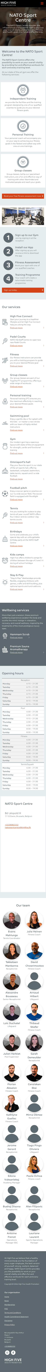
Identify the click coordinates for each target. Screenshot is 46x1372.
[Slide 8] (31, 223)
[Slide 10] (37, 223)
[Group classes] (5, 381)
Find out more (16, 328)
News (6, 1301)
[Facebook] (13, 1353)
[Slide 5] (21, 223)
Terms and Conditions (12, 1313)
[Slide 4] (18, 223)
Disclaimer (8, 1321)
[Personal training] (5, 401)
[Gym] (5, 446)
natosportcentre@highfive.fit (18, 828)
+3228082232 (11, 825)
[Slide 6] (24, 223)
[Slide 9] (34, 223)
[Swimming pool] (5, 423)
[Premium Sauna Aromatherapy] (5, 649)
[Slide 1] (8, 223)
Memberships (9, 1305)
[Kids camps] (5, 561)
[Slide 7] (28, 223)
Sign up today (10, 290)
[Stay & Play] (5, 582)
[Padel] (5, 341)
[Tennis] (5, 516)
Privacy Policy (9, 1325)
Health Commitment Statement (16, 1317)
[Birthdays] (5, 539)
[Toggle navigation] (42, 3)
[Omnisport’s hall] (5, 471)
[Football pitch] (5, 494)
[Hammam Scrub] (5, 636)
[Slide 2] (12, 223)
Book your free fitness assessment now (22, 196)
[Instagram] (7, 1353)
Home (6, 1297)
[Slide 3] (15, 223)
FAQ (6, 1309)
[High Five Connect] (5, 322)
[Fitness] (5, 360)
